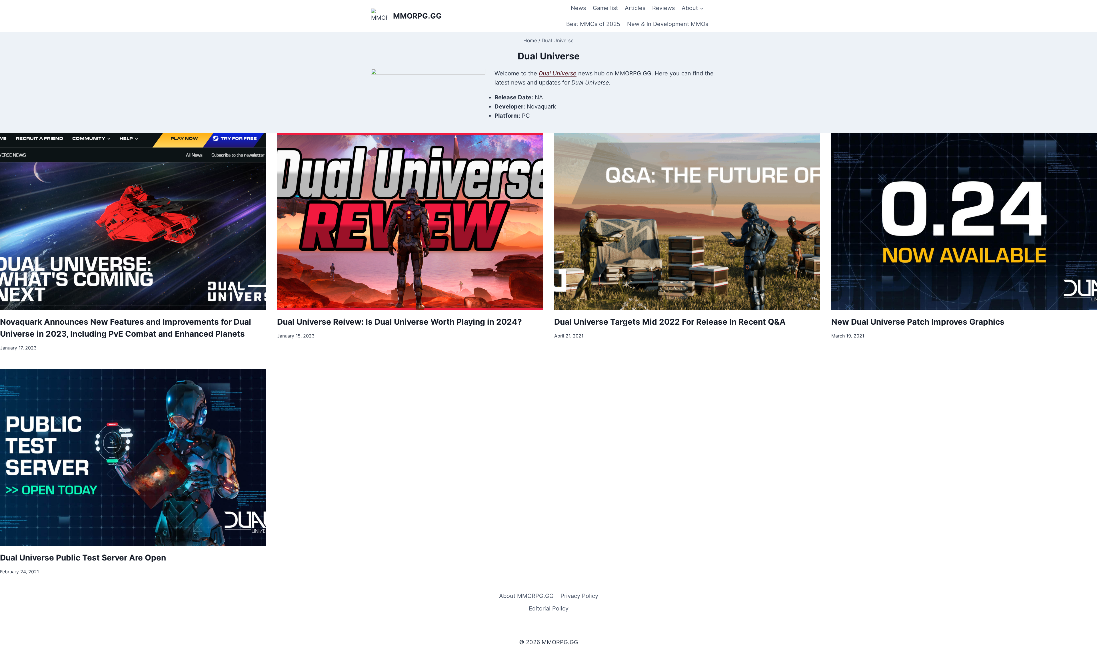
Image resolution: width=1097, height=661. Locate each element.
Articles (635, 8)
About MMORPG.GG (526, 595)
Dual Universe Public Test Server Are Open (83, 557)
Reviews (663, 8)
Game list (605, 8)
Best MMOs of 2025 (593, 24)
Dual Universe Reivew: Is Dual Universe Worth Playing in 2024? (399, 322)
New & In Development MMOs (667, 24)
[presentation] (133, 221)
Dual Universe (557, 73)
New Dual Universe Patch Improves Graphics (917, 322)
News (578, 8)
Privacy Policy (579, 595)
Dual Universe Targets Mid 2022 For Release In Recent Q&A (670, 322)
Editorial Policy (548, 608)
